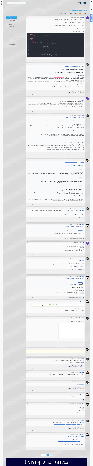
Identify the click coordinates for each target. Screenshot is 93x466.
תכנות (79, 13)
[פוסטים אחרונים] (91, 7)
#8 (27, 242)
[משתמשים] (91, 9)
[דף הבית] (91, 2)
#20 (27, 434)
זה (78, 75)
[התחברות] (2, 2)
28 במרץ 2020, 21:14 (75, 208)
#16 (27, 381)
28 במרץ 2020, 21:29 (74, 434)
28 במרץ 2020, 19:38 (75, 17)
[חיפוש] (91, 12)
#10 (27, 276)
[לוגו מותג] (81, 3)
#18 (27, 403)
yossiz (83, 64)
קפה (72, 91)
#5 (27, 159)
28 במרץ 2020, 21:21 (74, 276)
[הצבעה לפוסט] (32, 60)
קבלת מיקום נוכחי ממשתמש (71, 66)
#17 (27, 394)
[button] (91, 464)
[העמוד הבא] (42, 455)
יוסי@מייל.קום (80, 91)
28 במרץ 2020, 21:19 (75, 258)
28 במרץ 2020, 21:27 (74, 403)
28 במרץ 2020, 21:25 (74, 348)
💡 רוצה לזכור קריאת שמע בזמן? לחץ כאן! (17, 3)
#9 (27, 258)
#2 (27, 64)
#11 (27, 301)
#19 (27, 420)
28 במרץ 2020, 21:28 (75, 420)
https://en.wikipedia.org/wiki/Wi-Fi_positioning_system (67, 424)
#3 (27, 98)
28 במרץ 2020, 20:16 (75, 64)
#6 (27, 208)
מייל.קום (70, 92)
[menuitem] (2, 2)
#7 (27, 224)
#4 (27, 115)
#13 (27, 348)
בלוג (75, 91)
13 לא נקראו (13, 39)
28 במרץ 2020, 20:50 (75, 115)
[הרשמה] (2, 4)
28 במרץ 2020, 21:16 (74, 224)
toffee (83, 17)
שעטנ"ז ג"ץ (82, 159)
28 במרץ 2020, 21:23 (74, 301)
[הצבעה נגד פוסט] (28, 60)
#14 (27, 358)
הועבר (84, 13)
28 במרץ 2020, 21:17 (75, 242)
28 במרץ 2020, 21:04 (74, 159)
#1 (27, 17)
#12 (27, 317)
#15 (27, 372)
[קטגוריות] (91, 4)
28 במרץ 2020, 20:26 (75, 98)
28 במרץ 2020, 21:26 (74, 372)
